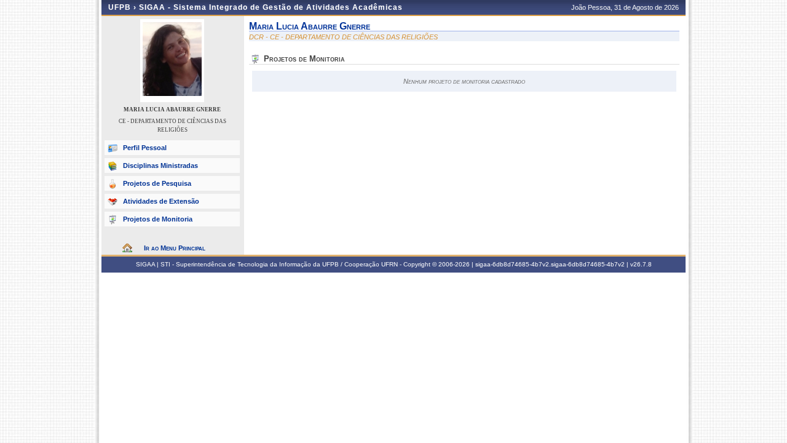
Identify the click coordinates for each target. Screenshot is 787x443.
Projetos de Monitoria (157, 219)
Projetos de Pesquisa (157, 183)
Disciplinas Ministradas (160, 165)
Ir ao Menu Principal (174, 248)
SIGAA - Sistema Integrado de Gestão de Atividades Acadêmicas (271, 7)
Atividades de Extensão (161, 201)
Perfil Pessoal (145, 147)
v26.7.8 (641, 264)
